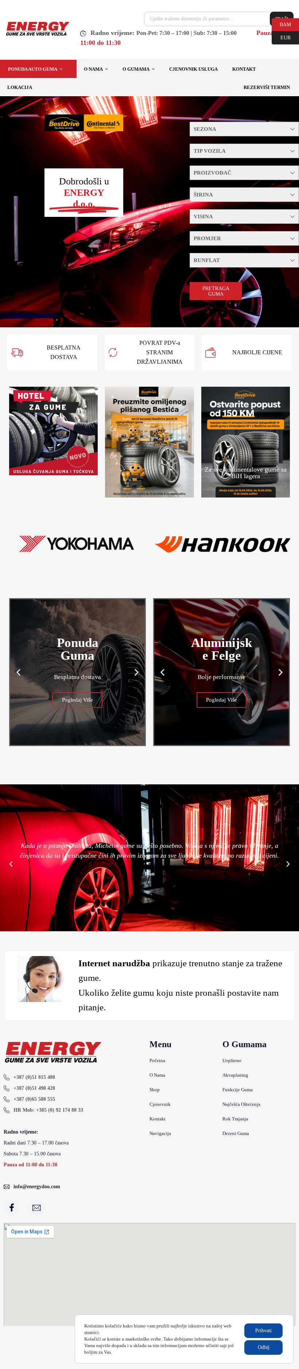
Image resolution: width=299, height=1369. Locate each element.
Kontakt (244, 69)
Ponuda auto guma (32, 69)
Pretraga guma (215, 291)
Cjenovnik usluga (193, 69)
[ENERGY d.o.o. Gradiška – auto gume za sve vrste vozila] (37, 35)
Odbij (263, 1347)
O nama (93, 69)
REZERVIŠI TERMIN (267, 87)
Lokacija (19, 87)
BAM (281, 24)
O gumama (136, 69)
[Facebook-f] (12, 1208)
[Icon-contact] (36, 1208)
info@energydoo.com (36, 1186)
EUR (281, 37)
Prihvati (263, 1330)
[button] (18, 672)
